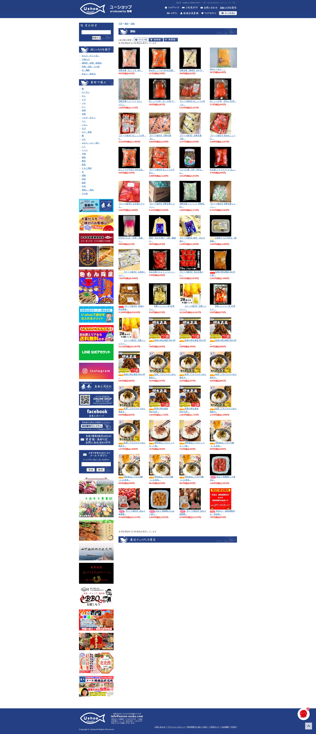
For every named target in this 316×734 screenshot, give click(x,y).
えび (84, 99)
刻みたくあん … (218, 69)
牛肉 (84, 186)
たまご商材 (87, 168)
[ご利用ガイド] (190, 8)
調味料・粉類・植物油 (92, 63)
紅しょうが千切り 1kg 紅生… (131, 170)
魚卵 (84, 110)
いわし (85, 125)
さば (84, 128)
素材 (127, 24)
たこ (84, 107)
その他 (85, 193)
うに (84, 121)
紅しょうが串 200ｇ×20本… (223, 101)
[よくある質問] (228, 8)
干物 (84, 154)
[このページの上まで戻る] (308, 726)
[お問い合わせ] (208, 8)
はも (84, 139)
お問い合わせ (160, 727)
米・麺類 (86, 70)
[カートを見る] (228, 13)
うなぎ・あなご (89, 117)
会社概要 (225, 727)
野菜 (84, 164)
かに (84, 96)
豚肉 (84, 161)
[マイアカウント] (208, 13)
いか (84, 103)
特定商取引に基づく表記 (197, 727)
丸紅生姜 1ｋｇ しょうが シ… (162, 272)
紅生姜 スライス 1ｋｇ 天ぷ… (223, 170)
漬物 (84, 175)
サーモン (86, 92)
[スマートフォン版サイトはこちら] (96, 404)
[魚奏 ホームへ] (92, 16)
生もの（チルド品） (91, 56)
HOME (233, 727)
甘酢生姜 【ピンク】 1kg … (130, 70)
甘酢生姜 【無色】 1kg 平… (191, 70)
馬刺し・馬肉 (88, 190)
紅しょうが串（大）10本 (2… (162, 101)
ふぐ (84, 146)
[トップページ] (172, 8)
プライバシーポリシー (176, 727)
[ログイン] (172, 13)
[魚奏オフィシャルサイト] (96, 390)
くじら (85, 150)
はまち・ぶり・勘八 (91, 143)
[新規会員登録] (189, 13)
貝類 (84, 114)
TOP (120, 24)
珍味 (84, 179)
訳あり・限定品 (89, 74)
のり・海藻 (87, 132)
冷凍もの (86, 59)
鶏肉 (84, 157)
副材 (84, 183)
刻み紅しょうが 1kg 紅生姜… (162, 70)
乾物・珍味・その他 (91, 66)
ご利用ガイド (214, 727)
